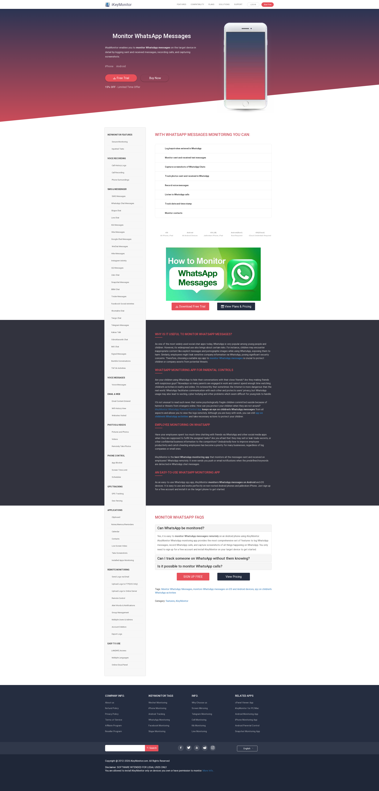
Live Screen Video (119, 546)
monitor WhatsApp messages (226, 358)
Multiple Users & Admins (122, 620)
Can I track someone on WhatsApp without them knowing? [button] (203, 558)
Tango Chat (116, 318)
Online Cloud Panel (119, 665)
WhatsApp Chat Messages (122, 203)
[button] (213, 274)
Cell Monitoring (199, 720)
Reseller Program (113, 731)
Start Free (267, 5)
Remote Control (118, 598)
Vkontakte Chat (117, 311)
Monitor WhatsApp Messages (176, 589)
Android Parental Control (247, 726)
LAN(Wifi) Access (118, 650)
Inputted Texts (117, 149)
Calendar (115, 531)
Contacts (115, 539)
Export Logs (116, 634)
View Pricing (234, 576)
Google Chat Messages (121, 239)
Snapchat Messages (120, 282)
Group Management (120, 612)
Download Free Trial (191, 306)
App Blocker (116, 463)
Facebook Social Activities (122, 304)
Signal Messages (118, 354)
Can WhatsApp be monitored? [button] (180, 528)
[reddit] (205, 748)
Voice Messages (118, 385)
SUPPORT (238, 4)
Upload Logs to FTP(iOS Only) (124, 584)
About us (109, 703)
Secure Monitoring (119, 142)
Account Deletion (118, 627)
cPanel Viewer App (244, 703)
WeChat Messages (119, 246)
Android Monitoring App (246, 714)
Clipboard (115, 517)
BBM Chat (115, 289)
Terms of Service (113, 720)
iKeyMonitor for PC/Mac (247, 708)
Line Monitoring (199, 731)
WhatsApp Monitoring (159, 720)
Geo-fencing (116, 501)
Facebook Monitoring (158, 726)
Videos (114, 439)
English (247, 748)
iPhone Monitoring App (246, 720)
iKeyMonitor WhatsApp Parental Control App (178, 409)
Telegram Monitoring (202, 714)
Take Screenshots (119, 553)
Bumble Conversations (121, 361)
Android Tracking (156, 714)
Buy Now (154, 78)
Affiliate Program (113, 726)
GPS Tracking (117, 494)
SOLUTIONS (224, 4)
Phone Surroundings (120, 180)
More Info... (208, 770)
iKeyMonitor (182, 601)
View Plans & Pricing (237, 306)
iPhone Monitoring (157, 708)
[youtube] (197, 748)
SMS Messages (118, 196)
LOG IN (253, 5)
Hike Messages (118, 253)
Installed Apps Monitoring (122, 560)
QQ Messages (117, 268)
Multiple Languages (120, 658)
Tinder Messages (118, 296)
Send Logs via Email (120, 577)
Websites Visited (118, 415)
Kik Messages (117, 225)
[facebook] (181, 748)
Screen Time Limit (119, 470)
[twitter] (189, 748)
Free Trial (122, 78)
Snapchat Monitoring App (247, 731)
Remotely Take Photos (121, 446)
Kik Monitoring (199, 726)
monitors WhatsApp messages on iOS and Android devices (223, 589)
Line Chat (115, 218)
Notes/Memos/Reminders (122, 524)
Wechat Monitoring (157, 703)
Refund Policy (112, 708)
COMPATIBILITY (197, 4)
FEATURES (181, 4)
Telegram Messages (120, 325)
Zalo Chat (115, 275)
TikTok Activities (118, 368)
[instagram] (213, 748)
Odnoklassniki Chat (119, 339)
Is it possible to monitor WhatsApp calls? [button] (189, 566)
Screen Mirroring (200, 708)
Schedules (116, 477)
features (170, 601)
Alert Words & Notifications (123, 605)
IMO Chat (115, 347)
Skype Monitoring (156, 731)
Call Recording (117, 172)
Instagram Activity (118, 261)
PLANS (211, 4)
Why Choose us (199, 703)
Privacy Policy (111, 714)
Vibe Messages (118, 232)
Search (153, 748)
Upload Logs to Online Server (124, 591)
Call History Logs (118, 165)
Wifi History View (118, 408)
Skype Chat (116, 210)
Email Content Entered (120, 401)
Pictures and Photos (120, 432)
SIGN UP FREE (193, 576)
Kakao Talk (116, 332)
